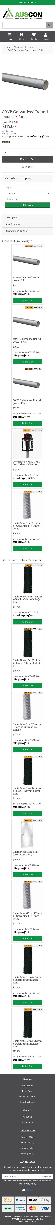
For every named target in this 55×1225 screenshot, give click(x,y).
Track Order (27, 1091)
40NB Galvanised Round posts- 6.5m (27, 340)
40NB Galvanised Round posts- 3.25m (27, 402)
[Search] (49, 25)
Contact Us (27, 1122)
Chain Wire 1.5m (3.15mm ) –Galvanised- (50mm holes (27, 526)
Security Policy (27, 1153)
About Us (27, 1116)
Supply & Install (27, 1102)
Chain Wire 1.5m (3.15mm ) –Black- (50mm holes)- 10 (27, 663)
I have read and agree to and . (28, 1182)
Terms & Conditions (41, 1180)
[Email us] (23, 1190)
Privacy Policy (27, 1142)
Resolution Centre (27, 1096)
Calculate (28, 205)
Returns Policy (27, 1148)
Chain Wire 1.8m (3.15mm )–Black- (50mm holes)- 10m (27, 1044)
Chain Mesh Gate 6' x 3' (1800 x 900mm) (26, 853)
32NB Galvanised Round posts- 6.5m (26, 279)
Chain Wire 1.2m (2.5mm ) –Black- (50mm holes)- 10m (27, 791)
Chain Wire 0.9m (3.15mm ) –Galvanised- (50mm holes (27, 916)
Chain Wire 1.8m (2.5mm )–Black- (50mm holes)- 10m (27, 980)
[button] (27, 166)
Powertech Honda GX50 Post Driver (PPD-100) (26, 463)
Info (47, 136)
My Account (27, 1085)
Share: (7, 122)
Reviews (9, 231)
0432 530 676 (29, 2)
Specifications (12, 224)
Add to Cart (28, 159)
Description (11, 217)
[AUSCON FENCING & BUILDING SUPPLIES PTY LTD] (27, 13)
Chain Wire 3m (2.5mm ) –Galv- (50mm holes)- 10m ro (27, 727)
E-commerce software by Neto (31, 1219)
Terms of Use (27, 1137)
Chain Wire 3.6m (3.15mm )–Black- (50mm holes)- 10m (27, 599)
